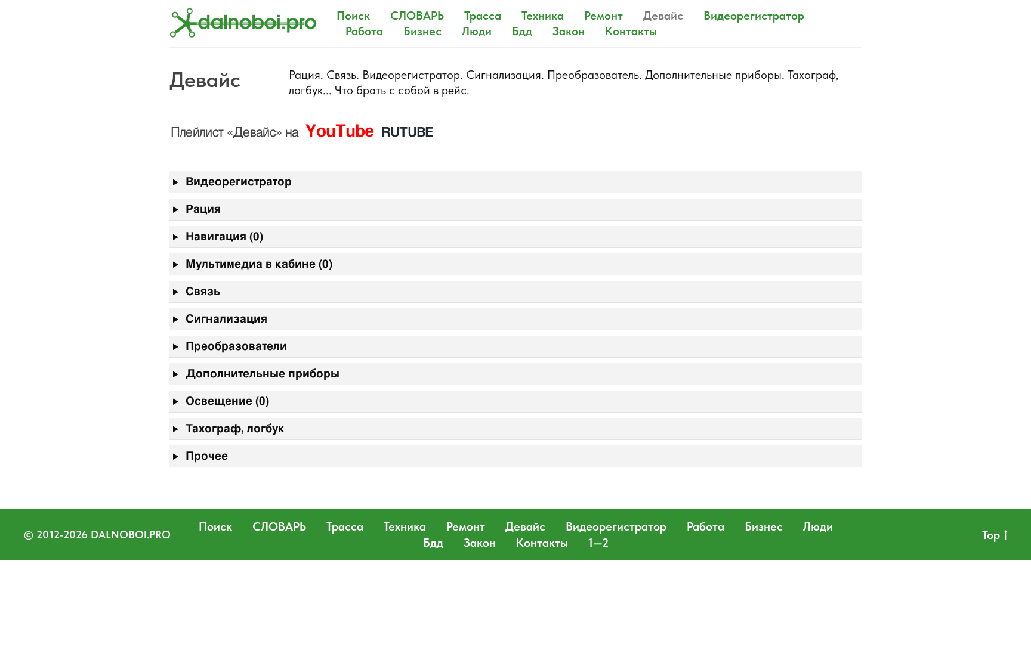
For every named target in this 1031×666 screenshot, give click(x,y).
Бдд (522, 31)
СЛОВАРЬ (417, 15)
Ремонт (603, 15)
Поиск (353, 15)
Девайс (663, 15)
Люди (477, 31)
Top (991, 535)
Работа (364, 31)
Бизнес (422, 31)
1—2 (598, 542)
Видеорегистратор (753, 15)
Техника (542, 15)
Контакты (631, 31)
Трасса (482, 15)
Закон (568, 31)
